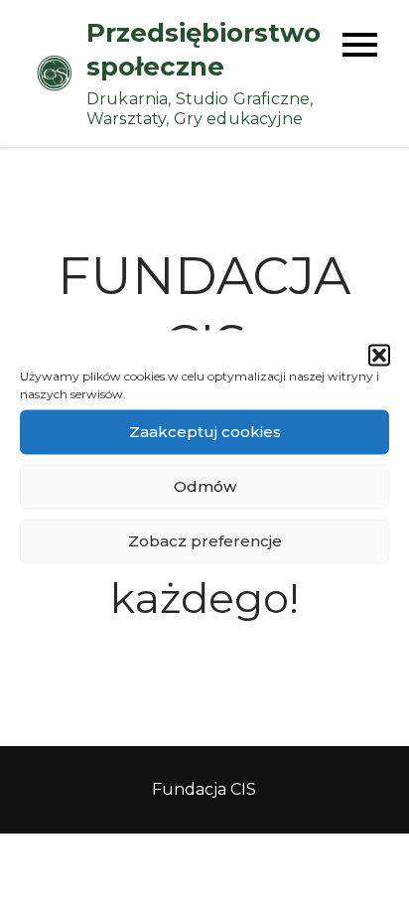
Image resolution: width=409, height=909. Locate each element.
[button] (379, 355)
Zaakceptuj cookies (205, 431)
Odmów (205, 486)
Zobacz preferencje (205, 540)
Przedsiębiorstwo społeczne (203, 49)
